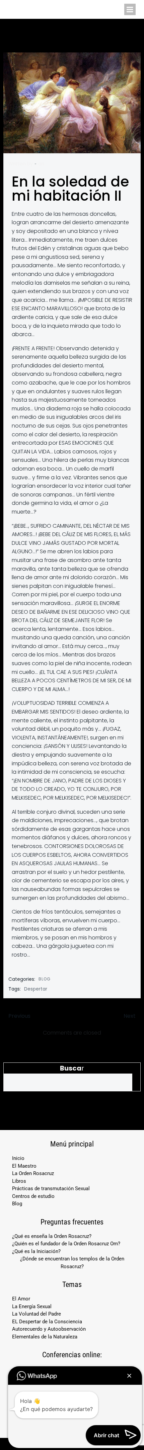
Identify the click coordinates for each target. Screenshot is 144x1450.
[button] (129, 1375)
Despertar (35, 988)
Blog (45, 979)
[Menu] (130, 9)
